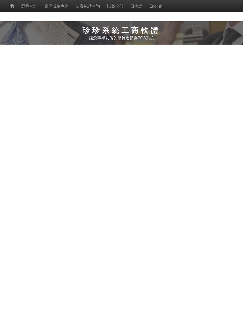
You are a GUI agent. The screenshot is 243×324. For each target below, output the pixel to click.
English (156, 6)
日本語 (136, 6)
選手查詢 (29, 6)
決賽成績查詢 (88, 6)
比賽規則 (115, 6)
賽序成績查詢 (56, 6)
